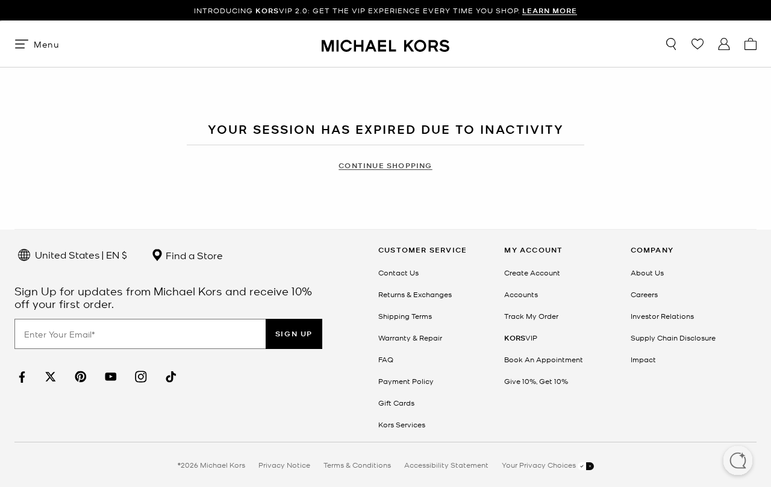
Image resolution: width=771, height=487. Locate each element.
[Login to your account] (724, 44)
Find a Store (193, 255)
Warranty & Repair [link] (410, 337)
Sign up (294, 333)
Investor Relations (662, 316)
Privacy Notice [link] (284, 465)
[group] (385, 10)
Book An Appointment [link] (543, 359)
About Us (647, 272)
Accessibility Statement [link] (446, 465)
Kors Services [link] (401, 424)
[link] (20, 377)
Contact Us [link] (398, 272)
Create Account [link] (532, 272)
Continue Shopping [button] (385, 165)
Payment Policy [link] (406, 381)
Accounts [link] (521, 294)
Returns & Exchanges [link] (415, 294)
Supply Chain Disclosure (673, 337)
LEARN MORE (549, 10)
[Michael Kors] (385, 43)
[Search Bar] (671, 44)
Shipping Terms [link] (405, 316)
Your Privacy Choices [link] (540, 465)
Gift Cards (396, 402)
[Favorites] (697, 44)
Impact (643, 359)
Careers (644, 294)
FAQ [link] (385, 359)
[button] (738, 462)
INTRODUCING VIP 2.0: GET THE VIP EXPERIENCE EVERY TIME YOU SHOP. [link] (385, 10)
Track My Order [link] (531, 316)
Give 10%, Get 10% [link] (536, 381)
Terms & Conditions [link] (357, 465)
